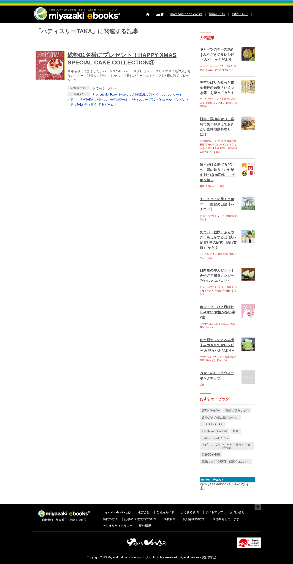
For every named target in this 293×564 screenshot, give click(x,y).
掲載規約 (170, 519)
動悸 (225, 254)
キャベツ (204, 66)
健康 (220, 254)
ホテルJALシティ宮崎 (82, 104)
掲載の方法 (217, 14)
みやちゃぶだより (217, 287)
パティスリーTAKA (80, 99)
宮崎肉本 (209, 144)
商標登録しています (226, 519)
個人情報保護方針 (194, 519)
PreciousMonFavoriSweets (110, 94)
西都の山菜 (231, 216)
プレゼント (181, 99)
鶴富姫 (203, 106)
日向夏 (217, 290)
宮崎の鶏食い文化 (237, 410)
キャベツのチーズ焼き (221, 66)
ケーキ (177, 94)
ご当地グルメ (207, 141)
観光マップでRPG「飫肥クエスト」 (226, 461)
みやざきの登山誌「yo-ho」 (220, 417)
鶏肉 (222, 186)
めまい (213, 254)
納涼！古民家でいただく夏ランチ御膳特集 (226, 446)
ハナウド (212, 216)
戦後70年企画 (211, 454)
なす (209, 356)
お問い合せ (240, 14)
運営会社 (144, 512)
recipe (203, 356)
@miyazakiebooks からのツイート (226, 486)
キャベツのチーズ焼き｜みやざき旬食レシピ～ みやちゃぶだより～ (217, 54)
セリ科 (203, 216)
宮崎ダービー (211, 410)
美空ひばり (219, 102)
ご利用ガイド (165, 512)
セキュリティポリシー (118, 525)
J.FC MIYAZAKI (212, 424)
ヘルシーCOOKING (215, 438)
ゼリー (203, 287)
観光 (202, 384)
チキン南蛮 (220, 141)
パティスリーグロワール (111, 99)
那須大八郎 (231, 102)
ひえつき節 (220, 99)
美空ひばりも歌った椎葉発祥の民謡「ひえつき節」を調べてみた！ (217, 87)
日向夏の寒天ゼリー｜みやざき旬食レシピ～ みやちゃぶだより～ (217, 275)
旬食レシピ (228, 70)
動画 (236, 431)
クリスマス (163, 94)
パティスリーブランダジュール (151, 99)
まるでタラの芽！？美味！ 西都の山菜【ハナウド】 (217, 204)
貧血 (210, 257)
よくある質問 (190, 512)
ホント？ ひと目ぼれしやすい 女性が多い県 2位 (217, 312)
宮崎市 (230, 287)
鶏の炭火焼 (213, 148)
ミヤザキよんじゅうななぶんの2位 (218, 323)
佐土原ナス (230, 356)
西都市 (203, 219)
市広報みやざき (213, 70)
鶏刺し (223, 148)
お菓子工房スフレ (142, 94)
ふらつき (204, 254)
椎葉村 (208, 102)
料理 (202, 186)
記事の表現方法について (140, 519)
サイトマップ (214, 512)
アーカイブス (207, 99)
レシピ (221, 216)
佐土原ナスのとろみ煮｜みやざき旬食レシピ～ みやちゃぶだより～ (217, 345)
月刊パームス (108, 104)
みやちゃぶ (218, 356)
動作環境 (145, 525)
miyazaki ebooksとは (186, 14)
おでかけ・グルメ (105, 88)
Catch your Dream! (214, 431)
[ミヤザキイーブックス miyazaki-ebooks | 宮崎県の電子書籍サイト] (76, 21)
